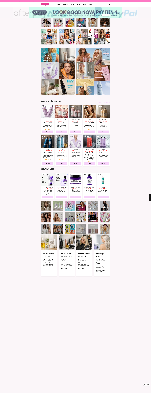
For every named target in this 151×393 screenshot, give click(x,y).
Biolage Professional (75, 144)
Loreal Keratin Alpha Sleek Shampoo (89, 187)
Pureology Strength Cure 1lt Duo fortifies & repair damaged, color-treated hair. (62, 150)
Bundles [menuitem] (84, 4)
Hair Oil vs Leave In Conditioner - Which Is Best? (48, 251)
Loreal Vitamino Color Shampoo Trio (75, 119)
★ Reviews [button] (149, 197)
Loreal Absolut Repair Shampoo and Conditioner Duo (103, 120)
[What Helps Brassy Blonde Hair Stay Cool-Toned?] (102, 237)
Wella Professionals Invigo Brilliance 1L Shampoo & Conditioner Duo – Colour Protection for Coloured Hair (89, 152)
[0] (109, 4)
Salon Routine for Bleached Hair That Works (84, 251)
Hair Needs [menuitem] (65, 4)
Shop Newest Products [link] (104, 164)
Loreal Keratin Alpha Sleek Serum (61, 187)
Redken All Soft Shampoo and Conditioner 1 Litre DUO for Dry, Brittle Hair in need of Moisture (89, 120)
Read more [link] (45, 268)
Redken (89, 114)
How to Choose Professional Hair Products (66, 251)
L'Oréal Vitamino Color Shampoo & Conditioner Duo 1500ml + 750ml (62, 120)
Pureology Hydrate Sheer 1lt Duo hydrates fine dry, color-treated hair (103, 150)
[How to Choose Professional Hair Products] (67, 237)
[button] (23, 382)
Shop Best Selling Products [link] (104, 97)
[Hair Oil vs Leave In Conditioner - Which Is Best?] (49, 237)
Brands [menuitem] (58, 4)
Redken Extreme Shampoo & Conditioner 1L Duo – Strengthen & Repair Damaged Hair (48, 150)
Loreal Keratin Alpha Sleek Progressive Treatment (48, 188)
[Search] (104, 4)
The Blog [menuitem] (78, 4)
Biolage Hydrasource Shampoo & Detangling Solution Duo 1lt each (75, 150)
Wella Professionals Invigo (89, 144)
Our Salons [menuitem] (90, 4)
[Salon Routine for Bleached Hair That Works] (84, 237)
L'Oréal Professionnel (62, 114)
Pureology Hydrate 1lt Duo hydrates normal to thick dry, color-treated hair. (48, 120)
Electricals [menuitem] (72, 4)
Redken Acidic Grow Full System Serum (103, 187)
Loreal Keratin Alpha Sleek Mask (75, 187)
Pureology (48, 114)
